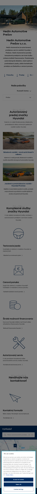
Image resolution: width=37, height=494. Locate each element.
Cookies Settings (18, 489)
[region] (19, 472)
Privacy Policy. (9, 475)
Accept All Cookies (18, 479)
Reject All (18, 484)
